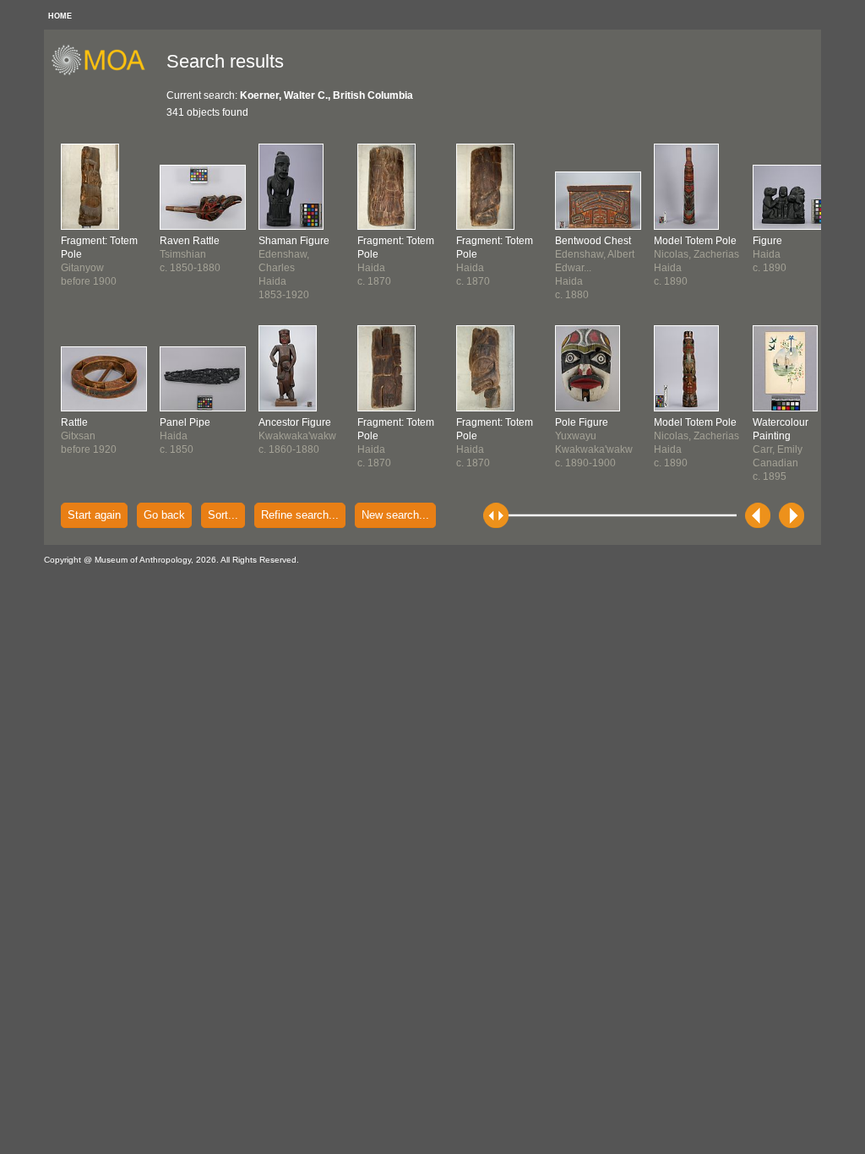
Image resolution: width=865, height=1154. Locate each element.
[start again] (104, 73)
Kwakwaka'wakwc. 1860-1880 (297, 435)
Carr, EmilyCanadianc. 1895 (780, 449)
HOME (60, 16)
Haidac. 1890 (769, 254)
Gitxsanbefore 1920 (89, 435)
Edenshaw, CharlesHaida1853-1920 (293, 268)
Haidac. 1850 (185, 435)
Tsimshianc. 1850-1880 (190, 254)
